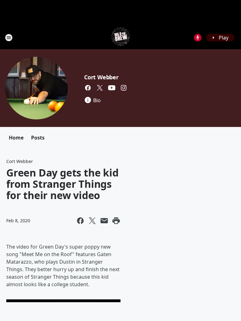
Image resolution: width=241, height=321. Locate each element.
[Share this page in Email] (104, 220)
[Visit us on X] (100, 88)
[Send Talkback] (197, 37)
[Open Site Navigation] (9, 37)
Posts (38, 137)
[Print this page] (116, 220)
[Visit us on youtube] (111, 88)
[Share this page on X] (92, 220)
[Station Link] (120, 37)
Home (16, 137)
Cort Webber (101, 77)
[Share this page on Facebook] (80, 220)
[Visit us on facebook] (88, 88)
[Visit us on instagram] (123, 88)
